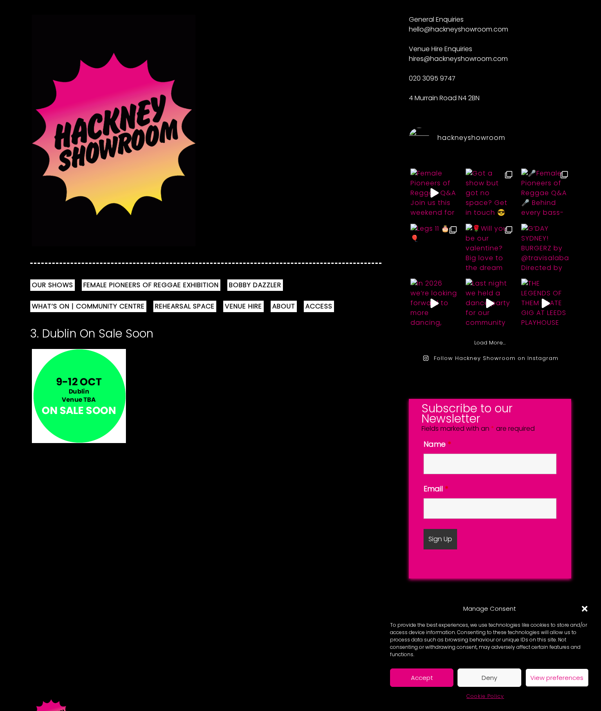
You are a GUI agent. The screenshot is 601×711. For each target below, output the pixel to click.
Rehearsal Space (185, 306)
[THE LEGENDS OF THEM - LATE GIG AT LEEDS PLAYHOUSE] (545, 303)
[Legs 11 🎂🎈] (434, 248)
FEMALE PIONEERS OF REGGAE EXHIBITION (151, 285)
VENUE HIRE (243, 306)
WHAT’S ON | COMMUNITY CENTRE (88, 306)
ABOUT (283, 306)
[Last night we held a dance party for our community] (489, 303)
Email (436, 489)
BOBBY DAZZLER (255, 285)
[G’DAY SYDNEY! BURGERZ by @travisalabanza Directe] (545, 248)
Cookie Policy (485, 696)
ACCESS (318, 306)
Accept (422, 677)
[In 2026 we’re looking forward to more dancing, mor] (434, 303)
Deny (489, 677)
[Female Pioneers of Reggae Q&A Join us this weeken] (434, 193)
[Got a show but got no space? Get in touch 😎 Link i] (489, 193)
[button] (585, 609)
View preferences (556, 677)
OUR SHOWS (52, 285)
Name (437, 444)
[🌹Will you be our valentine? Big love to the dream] (489, 248)
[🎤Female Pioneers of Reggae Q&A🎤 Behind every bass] (545, 193)
